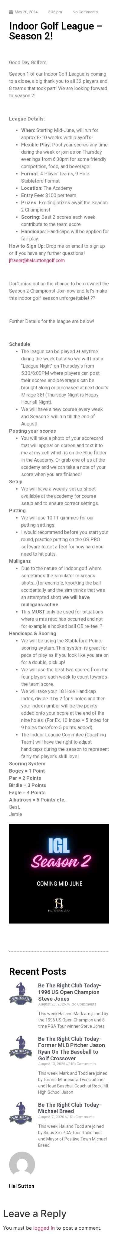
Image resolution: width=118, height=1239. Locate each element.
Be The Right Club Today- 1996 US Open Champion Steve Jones (69, 992)
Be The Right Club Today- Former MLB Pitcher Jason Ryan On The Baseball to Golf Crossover (71, 1049)
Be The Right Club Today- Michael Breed (69, 1108)
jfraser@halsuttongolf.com (37, 260)
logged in (44, 1228)
